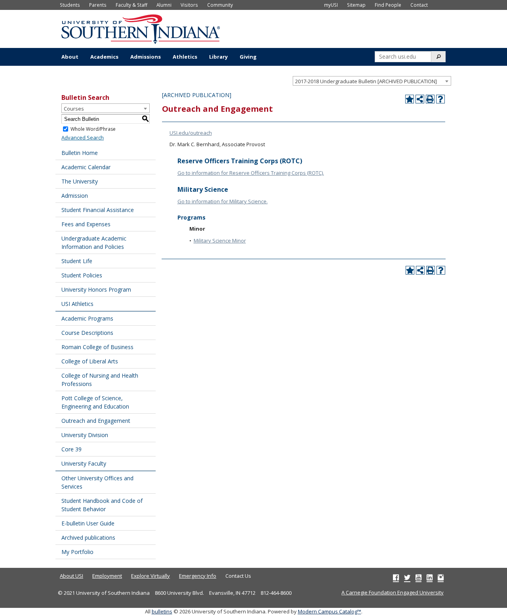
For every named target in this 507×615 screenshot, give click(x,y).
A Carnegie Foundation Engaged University (392, 592)
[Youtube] (418, 577)
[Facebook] (396, 577)
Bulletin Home (79, 153)
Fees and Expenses (86, 224)
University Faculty (83, 463)
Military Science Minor (220, 240)
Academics (104, 56)
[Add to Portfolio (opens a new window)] (409, 99)
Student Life (76, 261)
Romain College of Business (97, 347)
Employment (107, 575)
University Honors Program (96, 289)
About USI (71, 575)
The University (79, 181)
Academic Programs (87, 318)
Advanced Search (82, 137)
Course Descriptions (87, 332)
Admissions (145, 56)
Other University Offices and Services (97, 482)
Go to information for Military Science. (222, 201)
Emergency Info (197, 575)
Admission (74, 195)
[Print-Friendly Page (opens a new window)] (430, 99)
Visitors (189, 5)
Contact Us (238, 575)
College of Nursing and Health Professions (99, 380)
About (69, 56)
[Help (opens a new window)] (440, 99)
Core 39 (71, 449)
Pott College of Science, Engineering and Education (95, 402)
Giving (248, 56)
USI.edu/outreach (191, 132)
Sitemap (356, 5)
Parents (98, 5)
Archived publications (88, 537)
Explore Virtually (150, 575)
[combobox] (372, 81)
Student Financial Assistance (97, 210)
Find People (388, 5)
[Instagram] (441, 577)
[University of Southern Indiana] (140, 28)
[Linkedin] (430, 577)
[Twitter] (407, 577)
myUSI (331, 5)
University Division (84, 435)
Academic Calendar (86, 167)
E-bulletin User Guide (87, 523)
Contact (419, 5)
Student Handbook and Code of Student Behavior (102, 505)
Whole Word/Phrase (93, 129)
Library (218, 56)
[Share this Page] (420, 99)
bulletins (162, 611)
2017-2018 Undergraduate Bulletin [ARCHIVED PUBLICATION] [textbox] (366, 81)
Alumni (164, 5)
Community (220, 5)
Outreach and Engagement (95, 420)
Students (70, 5)
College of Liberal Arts (89, 361)
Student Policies (81, 275)
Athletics (185, 56)
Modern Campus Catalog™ (329, 611)
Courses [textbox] (74, 108)
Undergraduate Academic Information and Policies (93, 242)
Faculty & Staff (131, 5)
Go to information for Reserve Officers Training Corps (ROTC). (250, 172)
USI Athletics (77, 304)
